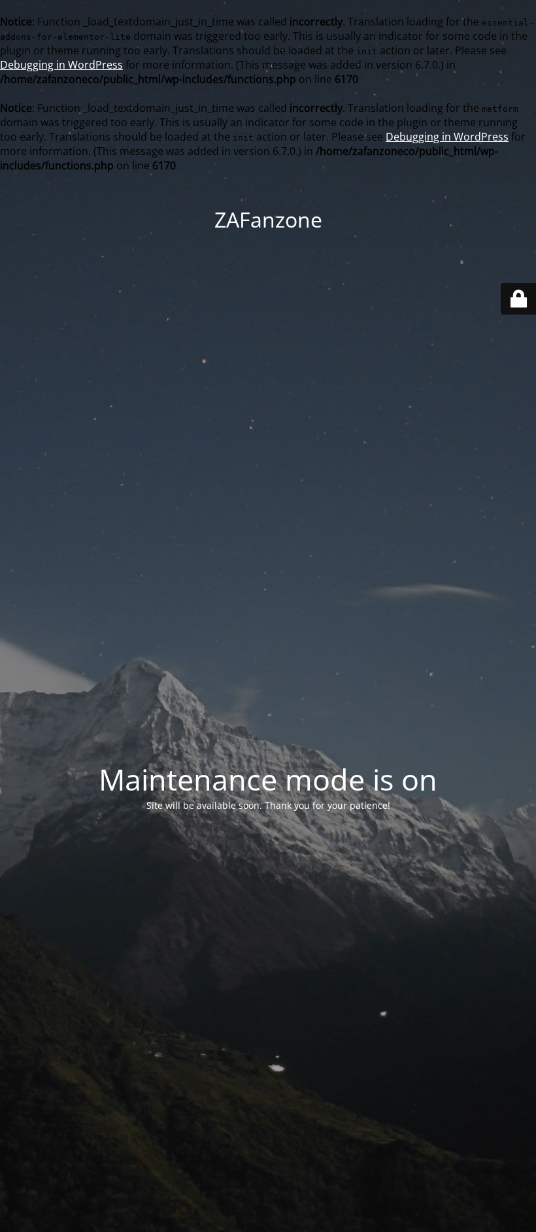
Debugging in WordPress (61, 65)
